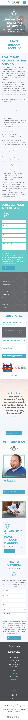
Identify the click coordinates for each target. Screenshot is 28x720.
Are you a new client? (7, 239)
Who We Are (14, 673)
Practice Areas (14, 676)
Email (3, 234)
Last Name (5, 225)
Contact (14, 690)
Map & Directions (14, 666)
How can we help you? (7, 243)
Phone (3, 230)
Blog (14, 682)
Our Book (14, 688)
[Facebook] (15, 698)
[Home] (13, 2)
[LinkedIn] (12, 698)
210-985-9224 (14, 653)
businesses (18, 82)
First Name (5, 220)
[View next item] (16, 375)
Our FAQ (14, 685)
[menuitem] (14, 281)
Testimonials (14, 679)
